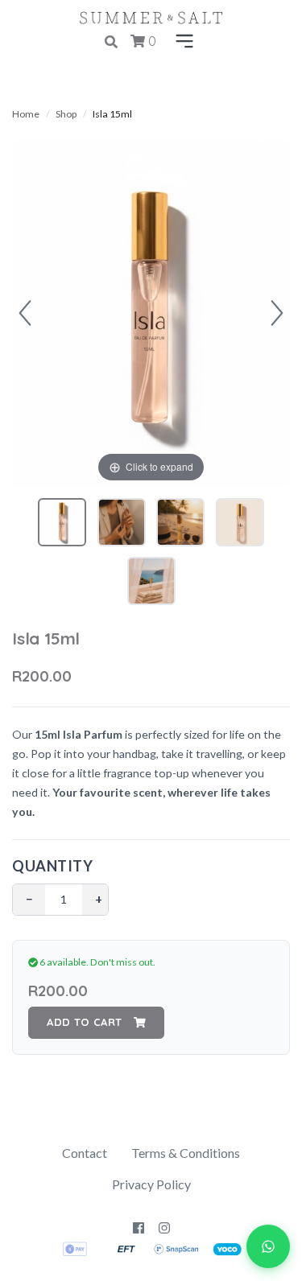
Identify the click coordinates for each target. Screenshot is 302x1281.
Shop (66, 114)
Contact (84, 1152)
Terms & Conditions (185, 1152)
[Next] (277, 313)
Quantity (52, 866)
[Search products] (111, 42)
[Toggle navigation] (181, 42)
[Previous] (25, 313)
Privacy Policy (151, 1184)
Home (25, 114)
